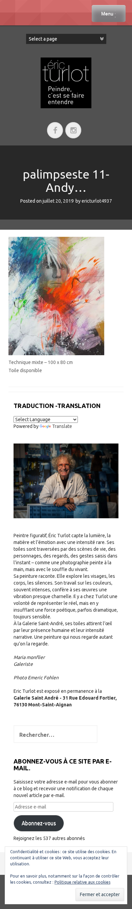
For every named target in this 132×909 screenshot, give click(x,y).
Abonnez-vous (39, 823)
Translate (62, 426)
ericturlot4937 (97, 201)
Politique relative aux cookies (82, 882)
